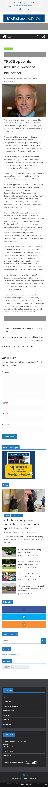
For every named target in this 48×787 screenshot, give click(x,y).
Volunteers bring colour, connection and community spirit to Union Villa (21, 524)
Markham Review (20, 533)
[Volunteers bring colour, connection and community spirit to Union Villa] (24, 500)
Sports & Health (17, 515)
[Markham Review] (4, 36)
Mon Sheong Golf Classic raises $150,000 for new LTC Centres (29, 563)
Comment (7, 372)
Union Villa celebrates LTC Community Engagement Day (24, 7)
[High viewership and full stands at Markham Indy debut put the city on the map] (9, 590)
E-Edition (6, 720)
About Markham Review (19, 778)
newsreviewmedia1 (22, 78)
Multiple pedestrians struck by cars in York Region (29, 551)
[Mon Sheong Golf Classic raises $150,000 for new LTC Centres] (9, 564)
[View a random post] (43, 36)
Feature (7, 515)
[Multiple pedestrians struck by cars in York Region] (9, 552)
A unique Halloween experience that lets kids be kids (24, 330)
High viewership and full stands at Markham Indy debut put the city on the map (31, 588)
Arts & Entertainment (10, 706)
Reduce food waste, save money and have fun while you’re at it (23, 339)
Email (5, 413)
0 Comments (10, 81)
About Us (6, 715)
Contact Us (7, 724)
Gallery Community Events (11, 654)
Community (8, 49)
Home (5, 697)
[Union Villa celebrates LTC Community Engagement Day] (9, 576)
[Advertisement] (26, 54)
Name (5, 403)
